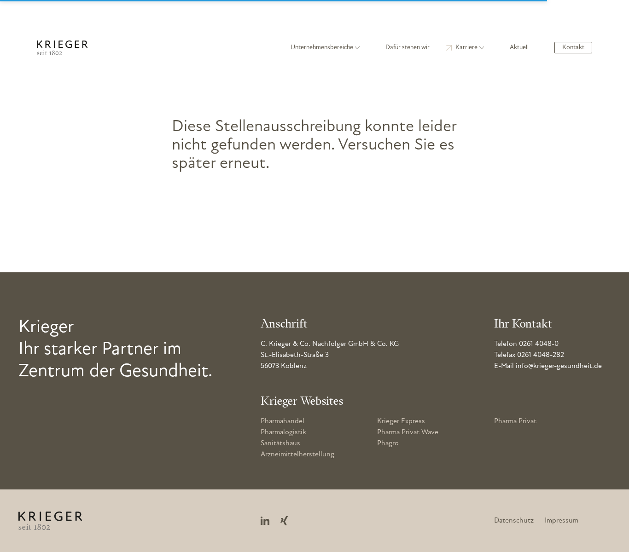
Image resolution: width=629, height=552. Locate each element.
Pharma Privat (515, 421)
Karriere (466, 47)
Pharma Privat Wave (407, 432)
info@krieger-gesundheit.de (559, 366)
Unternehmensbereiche (322, 47)
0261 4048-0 (539, 344)
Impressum (561, 520)
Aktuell (519, 47)
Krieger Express (401, 421)
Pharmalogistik (283, 432)
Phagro (388, 443)
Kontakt (573, 47)
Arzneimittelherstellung (297, 454)
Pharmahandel (282, 421)
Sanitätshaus (280, 443)
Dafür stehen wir (407, 47)
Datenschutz (514, 520)
